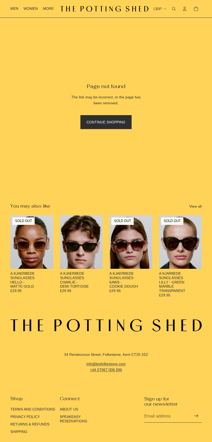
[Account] (184, 8)
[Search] (173, 8)
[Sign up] (196, 416)
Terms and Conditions (32, 409)
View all (195, 206)
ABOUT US (69, 409)
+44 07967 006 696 (106, 370)
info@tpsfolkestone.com (106, 364)
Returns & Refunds (29, 424)
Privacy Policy (25, 417)
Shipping (18, 432)
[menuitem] (48, 9)
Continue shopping (106, 122)
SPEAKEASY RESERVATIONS (73, 419)
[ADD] (94, 260)
